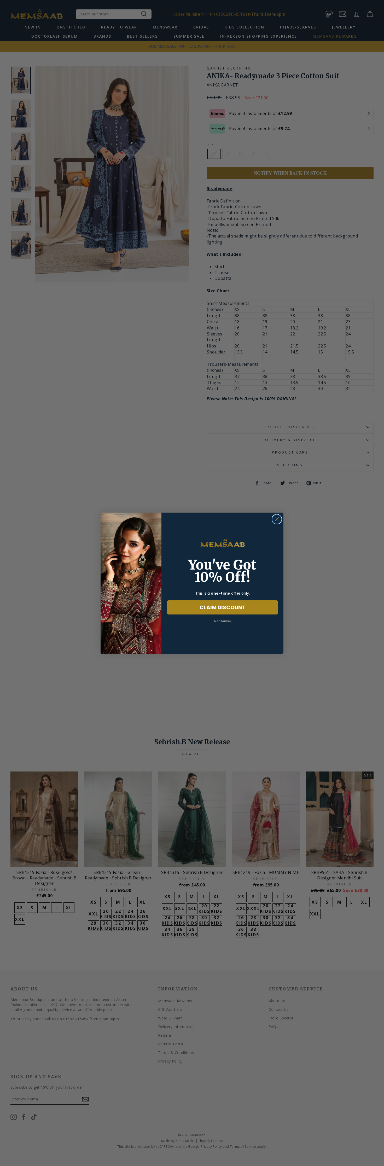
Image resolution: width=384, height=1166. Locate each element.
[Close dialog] (276, 519)
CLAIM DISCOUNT (223, 607)
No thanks (222, 621)
